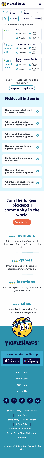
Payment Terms (30, 419)
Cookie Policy (12, 419)
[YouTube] (38, 401)
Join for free (22, 222)
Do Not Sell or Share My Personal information (22, 435)
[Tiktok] (22, 401)
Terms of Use (31, 410)
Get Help (22, 384)
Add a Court (22, 378)
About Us (22, 391)
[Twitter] (30, 401)
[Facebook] (6, 401)
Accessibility (15, 410)
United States (12, 12)
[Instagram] (14, 401)
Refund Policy (22, 424)
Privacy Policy (22, 415)
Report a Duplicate (22, 88)
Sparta (39, 12)
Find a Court (22, 372)
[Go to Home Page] (13, 3)
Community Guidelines (20, 428)
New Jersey (26, 12)
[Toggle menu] (39, 3)
